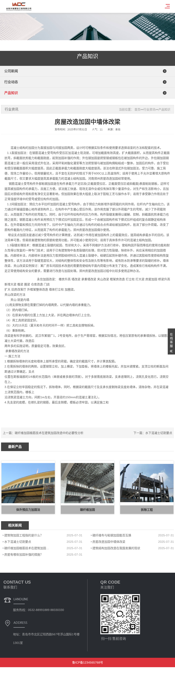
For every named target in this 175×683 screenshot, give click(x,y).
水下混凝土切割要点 (158, 433)
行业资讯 (149, 109)
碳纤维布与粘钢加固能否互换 (111, 535)
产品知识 (11, 93)
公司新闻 (11, 71)
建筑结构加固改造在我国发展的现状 (116, 548)
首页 (137, 109)
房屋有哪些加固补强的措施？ (23, 554)
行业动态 (11, 82)
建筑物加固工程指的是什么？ (23, 535)
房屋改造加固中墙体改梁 (108, 541)
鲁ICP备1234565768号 (87, 662)
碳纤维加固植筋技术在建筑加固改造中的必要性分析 (49, 433)
